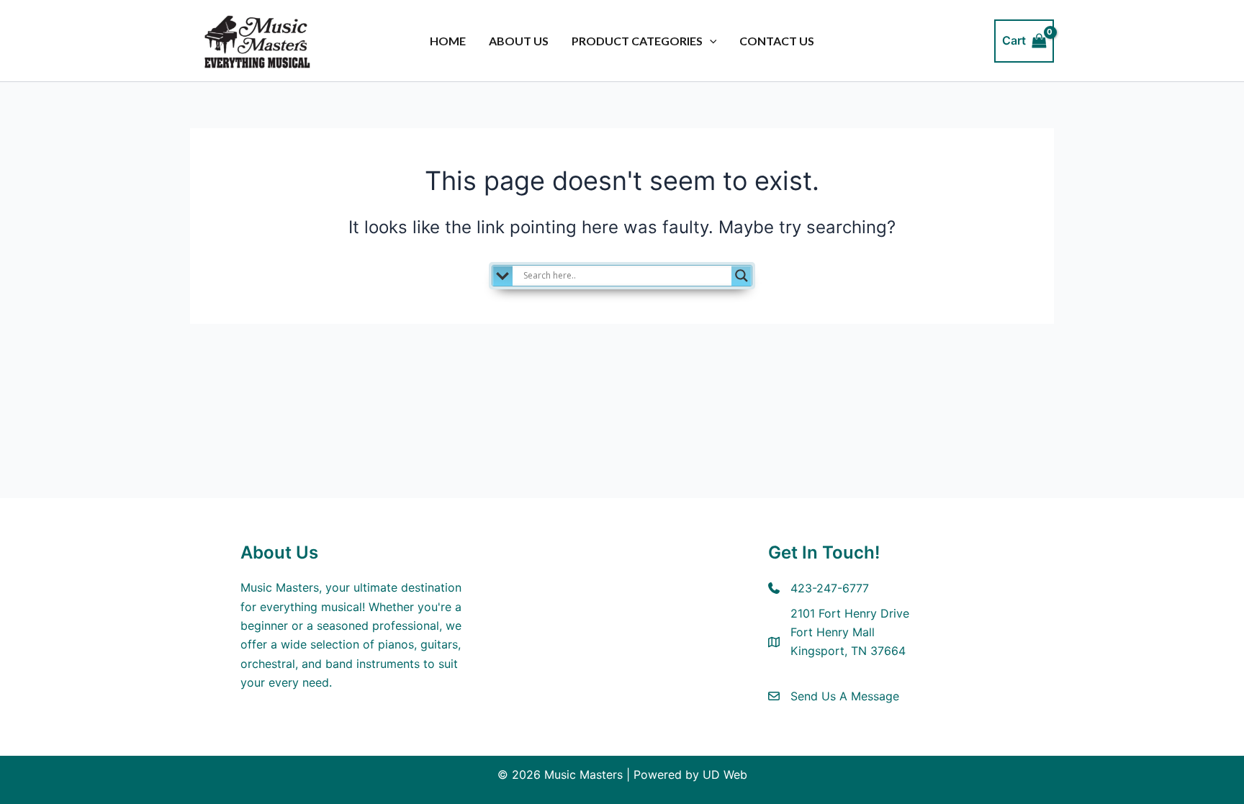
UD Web (725, 774)
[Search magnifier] (741, 276)
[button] (710, 41)
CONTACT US (776, 41)
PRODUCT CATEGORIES (637, 41)
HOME (448, 41)
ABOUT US (519, 41)
